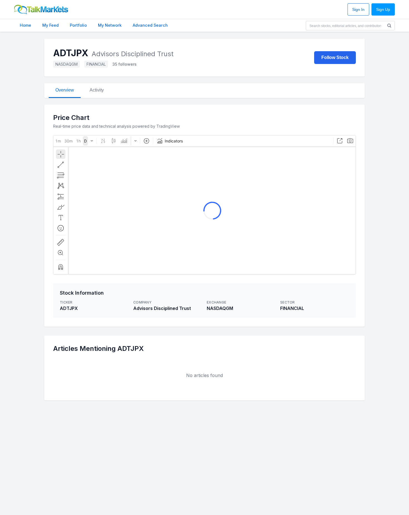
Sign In (358, 10)
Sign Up (383, 10)
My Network (110, 25)
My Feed (50, 25)
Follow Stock (335, 57)
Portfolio (78, 25)
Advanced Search (150, 25)
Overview (64, 90)
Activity (97, 90)
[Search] (389, 25)
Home (25, 25)
